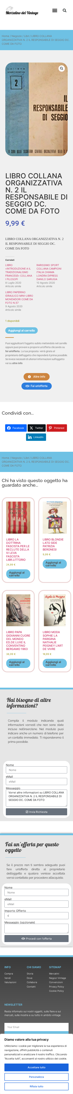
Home (5, 36)
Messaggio (13, 788)
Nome (10, 765)
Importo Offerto (15, 910)
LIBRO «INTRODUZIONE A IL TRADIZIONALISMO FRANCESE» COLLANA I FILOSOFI (18, 272)
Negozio (17, 36)
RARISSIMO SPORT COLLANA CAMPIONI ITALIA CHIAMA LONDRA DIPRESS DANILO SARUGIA (48, 272)
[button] (55, 11)
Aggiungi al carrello (21, 330)
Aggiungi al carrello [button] (16, 574)
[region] (36, 1064)
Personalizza (36, 1076)
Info (7, 967)
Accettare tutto (36, 1067)
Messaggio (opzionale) (19, 922)
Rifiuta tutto (36, 1086)
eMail (9, 776)
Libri (26, 36)
